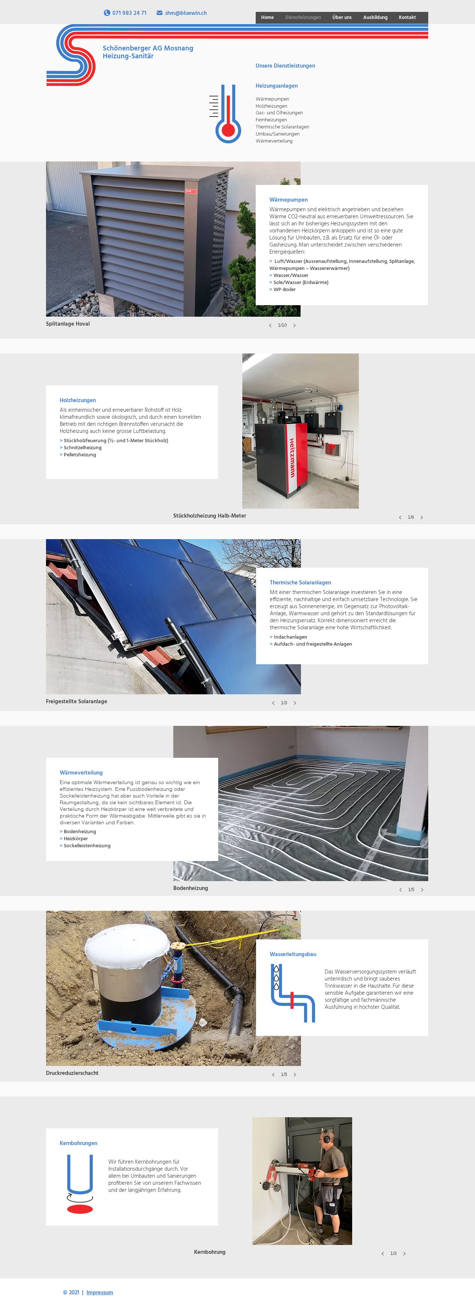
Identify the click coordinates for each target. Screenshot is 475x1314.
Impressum (99, 1292)
